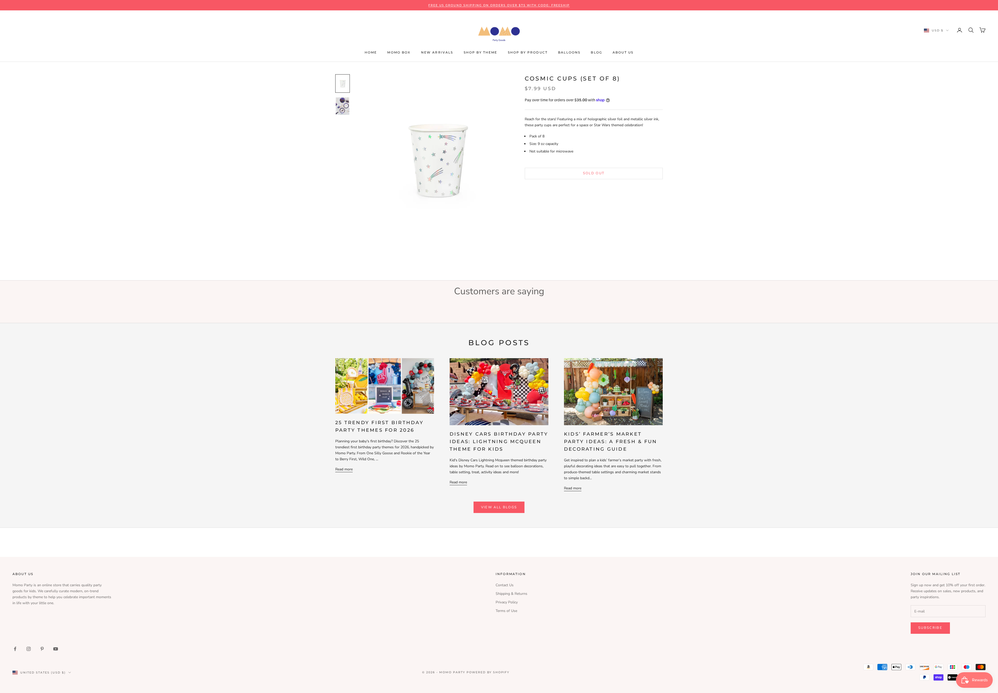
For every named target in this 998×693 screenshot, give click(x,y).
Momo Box (398, 52)
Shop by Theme (480, 52)
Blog (596, 52)
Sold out (594, 173)
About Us (623, 52)
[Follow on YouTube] (55, 648)
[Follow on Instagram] (28, 648)
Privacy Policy (507, 602)
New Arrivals (437, 52)
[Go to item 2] (342, 106)
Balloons (569, 52)
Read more (344, 469)
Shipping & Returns (511, 593)
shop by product (528, 52)
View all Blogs (499, 507)
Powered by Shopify (488, 672)
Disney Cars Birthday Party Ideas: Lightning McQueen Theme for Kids (499, 441)
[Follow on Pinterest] (42, 648)
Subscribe (930, 627)
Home (371, 52)
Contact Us (505, 585)
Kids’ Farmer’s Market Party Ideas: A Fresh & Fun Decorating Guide (610, 441)
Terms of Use (506, 610)
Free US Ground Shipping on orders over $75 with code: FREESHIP (499, 5)
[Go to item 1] (342, 83)
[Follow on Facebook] (15, 648)
